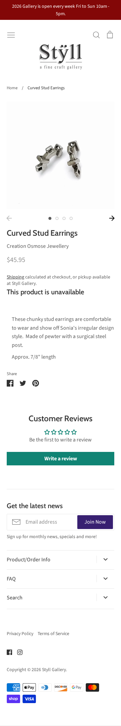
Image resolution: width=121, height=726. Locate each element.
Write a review (60, 458)
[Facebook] (7, 652)
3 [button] (64, 218)
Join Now (95, 522)
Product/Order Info (28, 559)
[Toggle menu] (11, 34)
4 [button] (71, 218)
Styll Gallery (54, 669)
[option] (60, 155)
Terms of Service (53, 633)
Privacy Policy (20, 633)
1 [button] (49, 218)
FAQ (11, 579)
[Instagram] (17, 652)
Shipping (15, 277)
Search (15, 597)
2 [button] (56, 218)
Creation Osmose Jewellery (38, 246)
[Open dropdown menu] (105, 559)
